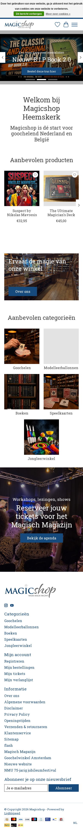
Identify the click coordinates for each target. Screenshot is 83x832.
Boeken (22, 413)
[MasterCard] (14, 820)
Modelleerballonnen (61, 367)
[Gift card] (61, 820)
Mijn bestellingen (19, 667)
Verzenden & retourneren (25, 726)
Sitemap (11, 739)
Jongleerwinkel (41, 458)
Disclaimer (13, 708)
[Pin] (47, 820)
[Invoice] (41, 820)
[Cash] (7, 820)
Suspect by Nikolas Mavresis (22, 212)
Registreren (14, 661)
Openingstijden (17, 720)
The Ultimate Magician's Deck (61, 212)
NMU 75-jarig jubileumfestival (30, 770)
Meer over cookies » (58, 13)
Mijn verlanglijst (18, 680)
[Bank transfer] (27, 820)
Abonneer (63, 788)
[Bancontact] (54, 820)
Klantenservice (17, 733)
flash (8, 745)
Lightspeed (12, 813)
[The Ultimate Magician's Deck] (61, 188)
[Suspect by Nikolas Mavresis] (21, 188)
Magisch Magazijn (20, 751)
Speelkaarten (61, 413)
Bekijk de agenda (41, 538)
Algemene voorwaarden (24, 702)
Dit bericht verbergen (29, 13)
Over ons (11, 695)
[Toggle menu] (74, 24)
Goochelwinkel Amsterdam (27, 758)
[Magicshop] (19, 24)
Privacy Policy (17, 714)
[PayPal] (7, 825)
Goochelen (22, 367)
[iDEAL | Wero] (20, 825)
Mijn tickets (14, 673)
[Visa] (20, 820)
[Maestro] (34, 820)
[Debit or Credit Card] (14, 825)
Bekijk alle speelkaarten (27, 71)
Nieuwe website (18, 764)
